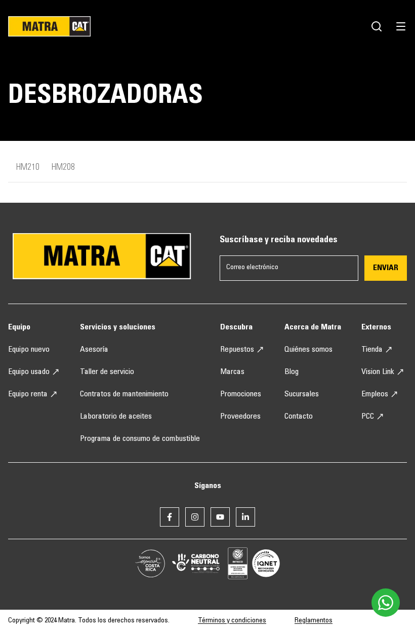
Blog (291, 372)
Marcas (232, 372)
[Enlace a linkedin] (245, 517)
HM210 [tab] (27, 167)
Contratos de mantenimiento (124, 394)
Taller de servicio (107, 372)
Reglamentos (314, 620)
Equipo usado (29, 372)
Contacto (298, 417)
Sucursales (301, 394)
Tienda (372, 350)
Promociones (240, 394)
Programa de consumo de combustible (140, 439)
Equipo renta (28, 394)
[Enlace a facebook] (169, 517)
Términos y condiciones (232, 620)
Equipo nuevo (29, 350)
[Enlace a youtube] (220, 517)
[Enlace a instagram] (194, 517)
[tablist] (207, 172)
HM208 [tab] (63, 167)
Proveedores (240, 417)
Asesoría (94, 350)
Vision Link (377, 372)
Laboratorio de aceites (116, 417)
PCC (367, 417)
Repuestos (237, 350)
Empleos (374, 394)
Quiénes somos (308, 350)
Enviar (385, 268)
